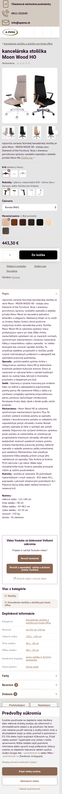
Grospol (16, 277)
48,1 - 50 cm (32, 650)
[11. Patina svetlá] (48, 222)
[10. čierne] (40, 222)
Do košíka (38, 255)
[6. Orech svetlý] (14, 222)
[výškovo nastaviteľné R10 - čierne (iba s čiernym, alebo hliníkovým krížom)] (5, 192)
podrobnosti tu (32, 752)
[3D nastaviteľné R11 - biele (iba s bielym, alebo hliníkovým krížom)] (31, 192)
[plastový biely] (14, 173)
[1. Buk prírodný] (5, 222)
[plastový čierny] (5, 173)
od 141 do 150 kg (35, 629)
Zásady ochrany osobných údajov (19, 762)
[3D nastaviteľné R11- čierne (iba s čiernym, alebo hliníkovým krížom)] (23, 192)
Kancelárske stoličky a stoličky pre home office (38, 621)
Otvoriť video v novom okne (31, 578)
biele (35, 666)
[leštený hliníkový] (23, 173)
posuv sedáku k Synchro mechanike (38, 658)
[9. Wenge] (31, 222)
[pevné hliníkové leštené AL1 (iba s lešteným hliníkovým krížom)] (40, 192)
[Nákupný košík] (47, 32)
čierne (29, 666)
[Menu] (55, 32)
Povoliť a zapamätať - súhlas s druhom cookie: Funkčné (30, 568)
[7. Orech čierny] (23, 222)
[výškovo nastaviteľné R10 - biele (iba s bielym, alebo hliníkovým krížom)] (14, 192)
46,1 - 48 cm (32, 643)
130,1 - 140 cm (34, 636)
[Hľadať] (38, 32)
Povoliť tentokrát (30, 558)
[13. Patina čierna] (5, 231)
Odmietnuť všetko (29, 781)
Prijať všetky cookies (29, 771)
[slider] (23, 63)
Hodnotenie (8, 63)
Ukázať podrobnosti (29, 788)
